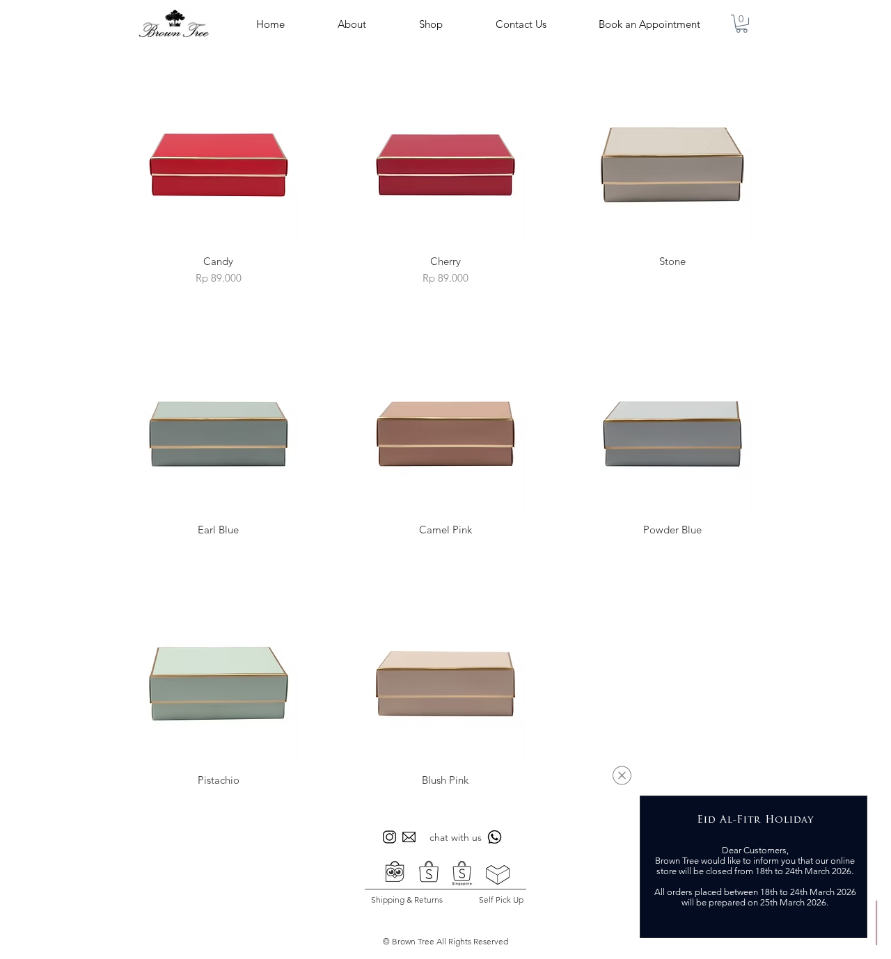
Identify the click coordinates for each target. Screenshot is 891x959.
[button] (622, 775)
